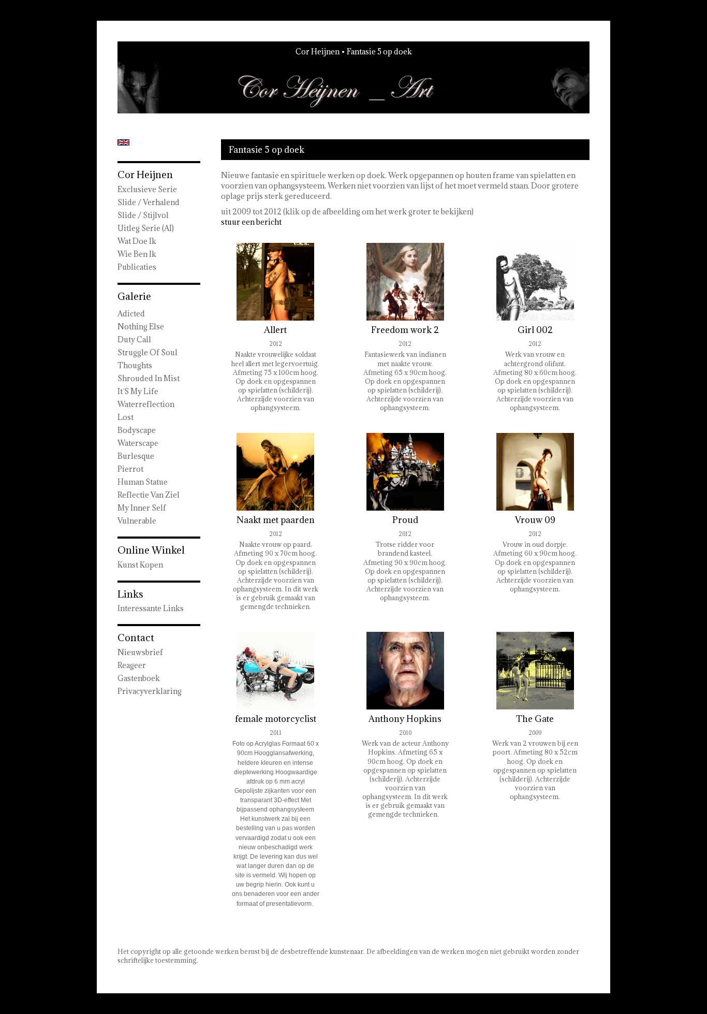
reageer (131, 665)
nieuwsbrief (140, 652)
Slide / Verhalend (148, 202)
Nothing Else (140, 326)
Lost (125, 417)
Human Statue (142, 482)
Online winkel (151, 550)
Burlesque (135, 456)
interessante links (150, 608)
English (123, 142)
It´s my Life (137, 391)
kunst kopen (140, 565)
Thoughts (134, 365)
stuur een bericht (251, 222)
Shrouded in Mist (148, 378)
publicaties (136, 267)
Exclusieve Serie (147, 189)
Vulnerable (136, 521)
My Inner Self (141, 508)
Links (130, 594)
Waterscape (137, 443)
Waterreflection (145, 404)
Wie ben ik (136, 254)
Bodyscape (136, 430)
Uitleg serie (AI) (145, 228)
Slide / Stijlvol (143, 215)
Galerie (134, 296)
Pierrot (130, 469)
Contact (135, 637)
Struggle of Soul (147, 352)
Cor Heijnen (318, 51)
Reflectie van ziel (148, 495)
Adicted (131, 313)
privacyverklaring (149, 691)
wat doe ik (136, 241)
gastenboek (138, 678)
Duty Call (134, 339)
